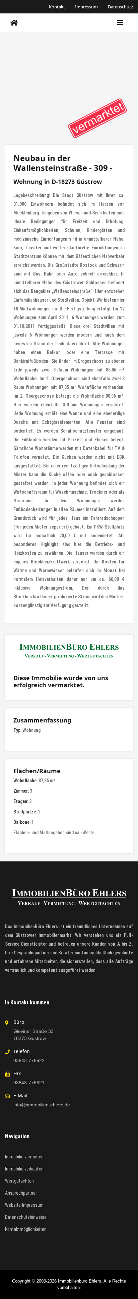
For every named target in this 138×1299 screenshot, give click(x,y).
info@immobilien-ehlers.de (41, 1104)
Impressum (86, 7)
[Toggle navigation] (120, 23)
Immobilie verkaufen (24, 1168)
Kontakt (57, 7)
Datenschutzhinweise (26, 1217)
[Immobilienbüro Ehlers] (14, 23)
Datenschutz (120, 7)
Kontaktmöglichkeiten (26, 1229)
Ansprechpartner (21, 1193)
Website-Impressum (24, 1205)
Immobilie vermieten (24, 1156)
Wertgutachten (19, 1181)
